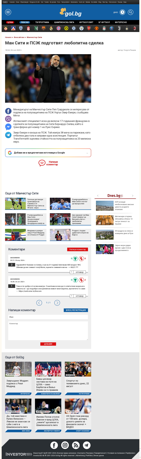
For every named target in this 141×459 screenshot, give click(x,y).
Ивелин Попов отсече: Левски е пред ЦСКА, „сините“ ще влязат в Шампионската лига (48, 421)
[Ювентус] (119, 28)
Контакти (81, 453)
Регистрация (79, 310)
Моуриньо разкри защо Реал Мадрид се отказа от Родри (35, 233)
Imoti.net (81, 2)
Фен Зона (26, 431)
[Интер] (126, 28)
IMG (5, 2)
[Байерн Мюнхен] (58, 28)
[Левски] (13, 28)
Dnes (17, 2)
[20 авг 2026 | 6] (48, 406)
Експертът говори (52, 431)
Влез (68, 310)
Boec (125, 2)
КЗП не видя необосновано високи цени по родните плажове (124, 206)
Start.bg (105, 2)
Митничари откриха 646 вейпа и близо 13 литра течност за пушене (123, 220)
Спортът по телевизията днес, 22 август (77, 383)
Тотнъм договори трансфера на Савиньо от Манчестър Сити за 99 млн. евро (35, 203)
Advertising (80, 456)
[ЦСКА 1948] (28, 28)
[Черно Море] (20, 28)
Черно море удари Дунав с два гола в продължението (123, 247)
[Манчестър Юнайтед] (96, 28)
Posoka (120, 2)
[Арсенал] (89, 28)
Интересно (25, 394)
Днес (118, 12)
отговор (79, 272)
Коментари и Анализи (50, 394)
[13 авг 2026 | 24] (18, 406)
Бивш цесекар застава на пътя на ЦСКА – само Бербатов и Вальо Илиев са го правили (47, 384)
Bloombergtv (25, 2)
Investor (12, 2)
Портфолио (130, 453)
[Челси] (73, 28)
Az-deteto (94, 2)
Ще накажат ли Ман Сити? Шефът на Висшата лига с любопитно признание (80, 219)
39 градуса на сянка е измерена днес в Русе (124, 232)
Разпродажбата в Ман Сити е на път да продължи (80, 201)
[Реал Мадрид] (51, 28)
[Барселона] (43, 28)
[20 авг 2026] (48, 369)
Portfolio (89, 456)
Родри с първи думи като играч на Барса (80, 233)
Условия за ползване (115, 453)
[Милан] (134, 28)
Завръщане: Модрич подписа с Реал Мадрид (17, 383)
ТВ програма (84, 394)
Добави (48, 344)
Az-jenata (53, 2)
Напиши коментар (52, 163)
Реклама (89, 453)
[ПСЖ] (111, 28)
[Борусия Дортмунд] (66, 28)
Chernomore (112, 2)
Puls (58, 2)
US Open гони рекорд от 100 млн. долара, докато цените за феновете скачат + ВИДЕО (77, 421)
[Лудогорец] (36, 28)
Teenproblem (65, 2)
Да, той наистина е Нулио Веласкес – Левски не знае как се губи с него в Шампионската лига (18, 421)
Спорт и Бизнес (83, 431)
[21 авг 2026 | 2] (78, 406)
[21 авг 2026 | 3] (18, 369)
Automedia (74, 2)
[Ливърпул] (104, 28)
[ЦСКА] (5, 28)
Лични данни (98, 456)
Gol (42, 2)
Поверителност (100, 453)
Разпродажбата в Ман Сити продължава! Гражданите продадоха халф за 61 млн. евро (35, 220)
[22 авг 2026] (78, 369)
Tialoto (46, 2)
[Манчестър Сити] (81, 28)
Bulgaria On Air (35, 2)
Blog (99, 2)
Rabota (88, 2)
